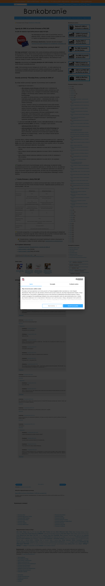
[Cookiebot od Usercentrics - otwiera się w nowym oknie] (77, 279)
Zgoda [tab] (31, 284)
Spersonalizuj (51, 305)
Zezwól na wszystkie (73, 305)
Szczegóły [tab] (52, 284)
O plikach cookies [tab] (73, 284)
